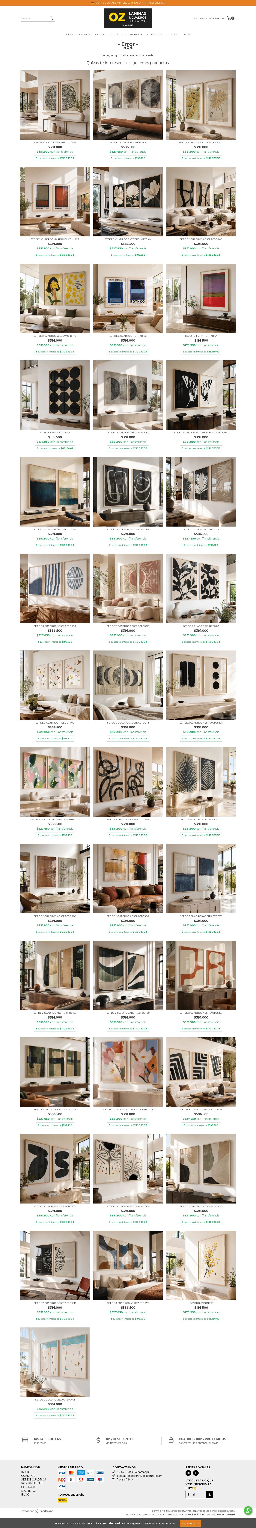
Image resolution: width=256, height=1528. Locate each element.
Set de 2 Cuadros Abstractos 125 (201, 1206)
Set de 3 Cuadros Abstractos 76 (128, 1303)
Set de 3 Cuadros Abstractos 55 (201, 1109)
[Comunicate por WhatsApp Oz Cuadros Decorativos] (248, 1510)
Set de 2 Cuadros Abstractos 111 (128, 722)
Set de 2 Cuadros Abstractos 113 (55, 1303)
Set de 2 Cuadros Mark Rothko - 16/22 (55, 239)
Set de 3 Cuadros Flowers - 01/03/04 (128, 239)
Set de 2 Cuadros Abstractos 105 (201, 722)
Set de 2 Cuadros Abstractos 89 (55, 916)
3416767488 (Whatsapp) (133, 1472)
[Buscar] (51, 18)
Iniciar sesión (216, 18)
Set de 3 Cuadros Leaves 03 (201, 529)
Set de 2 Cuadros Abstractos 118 (128, 626)
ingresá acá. (191, 1515)
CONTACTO (154, 34)
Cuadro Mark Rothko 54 (201, 335)
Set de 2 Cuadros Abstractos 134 (128, 1206)
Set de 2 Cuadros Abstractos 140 (128, 1012)
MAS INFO (172, 34)
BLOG (187, 34)
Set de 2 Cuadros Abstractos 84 (128, 916)
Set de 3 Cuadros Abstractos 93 (55, 626)
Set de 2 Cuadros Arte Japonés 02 (201, 142)
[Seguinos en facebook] (196, 1473)
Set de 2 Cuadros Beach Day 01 (55, 1399)
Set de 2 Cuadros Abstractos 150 (55, 1012)
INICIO (69, 34)
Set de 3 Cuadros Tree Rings (128, 142)
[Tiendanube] (37, 1512)
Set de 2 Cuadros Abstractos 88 (55, 1206)
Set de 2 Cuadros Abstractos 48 (201, 239)
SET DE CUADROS (106, 34)
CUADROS (84, 34)
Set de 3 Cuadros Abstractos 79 (55, 1109)
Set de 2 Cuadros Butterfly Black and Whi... (201, 432)
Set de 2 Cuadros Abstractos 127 (201, 1012)
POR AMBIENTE (133, 34)
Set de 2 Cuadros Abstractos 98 (128, 819)
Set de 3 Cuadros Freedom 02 (55, 722)
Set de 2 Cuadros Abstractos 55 (55, 142)
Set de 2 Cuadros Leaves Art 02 (201, 819)
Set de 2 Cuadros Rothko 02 (128, 335)
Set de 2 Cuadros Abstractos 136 (128, 529)
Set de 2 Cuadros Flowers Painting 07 (128, 1109)
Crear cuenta (199, 18)
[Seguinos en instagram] (188, 1473)
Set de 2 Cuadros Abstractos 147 (128, 432)
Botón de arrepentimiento (218, 1515)
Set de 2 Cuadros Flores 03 (201, 626)
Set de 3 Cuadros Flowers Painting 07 (55, 819)
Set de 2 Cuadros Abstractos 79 (201, 916)
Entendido (190, 1523)
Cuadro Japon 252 (201, 1303)
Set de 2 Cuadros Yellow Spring (55, 335)
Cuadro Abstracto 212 (55, 432)
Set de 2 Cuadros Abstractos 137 (55, 529)
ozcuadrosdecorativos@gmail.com (139, 1475)
